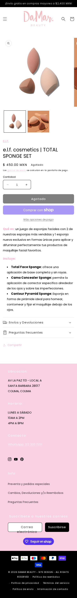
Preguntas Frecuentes (23, 502)
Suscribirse (57, 527)
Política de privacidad (25, 583)
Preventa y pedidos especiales (29, 484)
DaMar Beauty (27, 572)
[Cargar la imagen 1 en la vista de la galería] (15, 121)
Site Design (45, 572)
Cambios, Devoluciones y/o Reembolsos (35, 493)
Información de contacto (52, 589)
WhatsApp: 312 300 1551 (25, 444)
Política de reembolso (46, 576)
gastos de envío (17, 170)
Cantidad (9, 177)
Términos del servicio (56, 583)
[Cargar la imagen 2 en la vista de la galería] (38, 121)
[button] (5, 19)
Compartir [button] (15, 345)
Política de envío (23, 589)
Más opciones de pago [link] (38, 219)
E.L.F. (6, 141)
